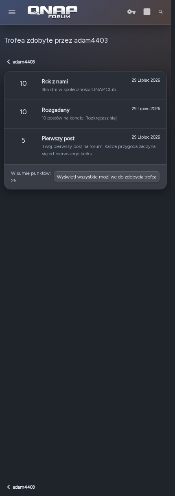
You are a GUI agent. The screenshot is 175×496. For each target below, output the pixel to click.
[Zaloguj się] (131, 12)
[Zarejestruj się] (147, 12)
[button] (12, 12)
